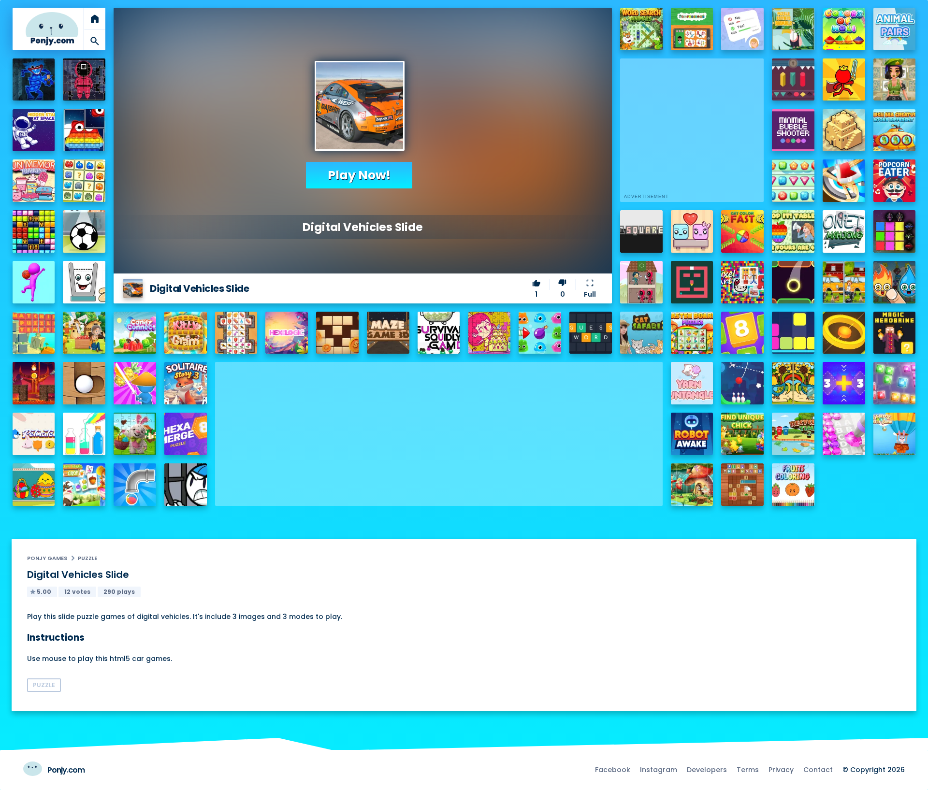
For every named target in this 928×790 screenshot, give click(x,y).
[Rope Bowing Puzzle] (742, 383)
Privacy (781, 770)
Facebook (612, 770)
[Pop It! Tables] (793, 231)
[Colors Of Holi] (844, 29)
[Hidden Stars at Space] (34, 130)
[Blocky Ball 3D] (84, 383)
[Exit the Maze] (692, 282)
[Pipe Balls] (135, 484)
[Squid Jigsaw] (84, 79)
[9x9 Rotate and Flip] (894, 383)
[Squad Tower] (641, 282)
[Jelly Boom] (540, 333)
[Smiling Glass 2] (84, 282)
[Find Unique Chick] (742, 434)
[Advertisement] (439, 429)
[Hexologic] (286, 333)
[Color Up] (793, 282)
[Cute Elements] (894, 282)
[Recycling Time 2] (793, 434)
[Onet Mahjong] (844, 231)
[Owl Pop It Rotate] (84, 130)
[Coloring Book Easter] (34, 484)
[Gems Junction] (793, 180)
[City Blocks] (844, 130)
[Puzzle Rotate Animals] (793, 29)
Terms (748, 770)
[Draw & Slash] (135, 383)
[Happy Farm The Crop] (84, 484)
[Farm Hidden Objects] (84, 333)
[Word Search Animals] (641, 29)
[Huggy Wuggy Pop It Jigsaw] (34, 79)
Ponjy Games (47, 558)
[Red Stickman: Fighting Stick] (844, 79)
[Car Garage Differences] (844, 282)
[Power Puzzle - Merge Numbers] (742, 333)
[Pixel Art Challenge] (742, 282)
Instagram (658, 770)
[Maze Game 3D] (388, 333)
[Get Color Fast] (742, 231)
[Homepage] (52, 28)
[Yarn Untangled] (692, 383)
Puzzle (87, 558)
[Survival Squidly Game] (439, 333)
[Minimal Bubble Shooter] (793, 130)
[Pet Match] (34, 434)
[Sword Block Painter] (894, 231)
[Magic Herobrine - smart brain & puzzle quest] (894, 333)
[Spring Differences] (793, 383)
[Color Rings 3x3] (844, 333)
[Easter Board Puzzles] (692, 333)
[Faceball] (34, 282)
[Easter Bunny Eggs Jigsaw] (135, 434)
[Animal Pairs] (894, 29)
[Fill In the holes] (742, 484)
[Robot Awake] (692, 434)
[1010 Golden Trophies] (34, 231)
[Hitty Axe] (844, 180)
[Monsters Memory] (84, 180)
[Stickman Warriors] (185, 484)
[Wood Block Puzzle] (337, 333)
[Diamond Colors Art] (844, 434)
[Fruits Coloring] (793, 484)
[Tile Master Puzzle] (236, 333)
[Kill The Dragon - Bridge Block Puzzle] (34, 383)
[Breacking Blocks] (793, 333)
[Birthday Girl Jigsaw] (489, 333)
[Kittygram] (185, 333)
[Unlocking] (793, 79)
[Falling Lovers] (692, 231)
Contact (818, 770)
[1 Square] (641, 231)
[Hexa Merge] (185, 434)
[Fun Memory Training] (34, 180)
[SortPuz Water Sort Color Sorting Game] (84, 434)
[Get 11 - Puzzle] (844, 383)
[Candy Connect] (135, 333)
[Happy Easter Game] (894, 434)
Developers (707, 770)
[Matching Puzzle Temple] (34, 333)
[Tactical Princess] (894, 79)
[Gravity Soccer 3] (84, 231)
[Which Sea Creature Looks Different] (894, 130)
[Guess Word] (590, 333)
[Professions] (692, 29)
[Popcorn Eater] (894, 180)
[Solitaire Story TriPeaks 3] (185, 383)
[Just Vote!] (742, 29)
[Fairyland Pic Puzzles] (692, 484)
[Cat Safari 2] (641, 333)
